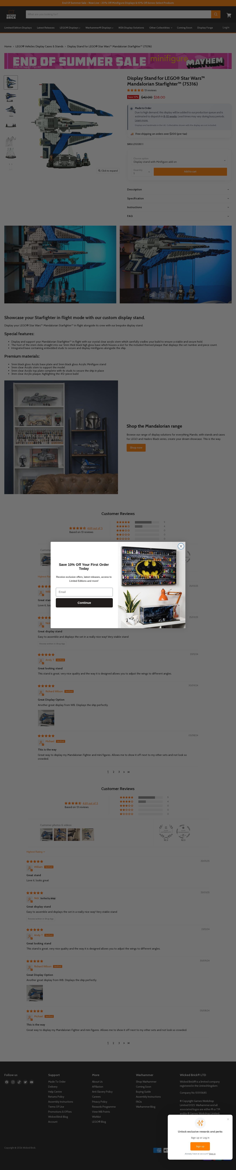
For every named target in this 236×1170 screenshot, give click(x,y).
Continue (84, 603)
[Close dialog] (181, 546)
